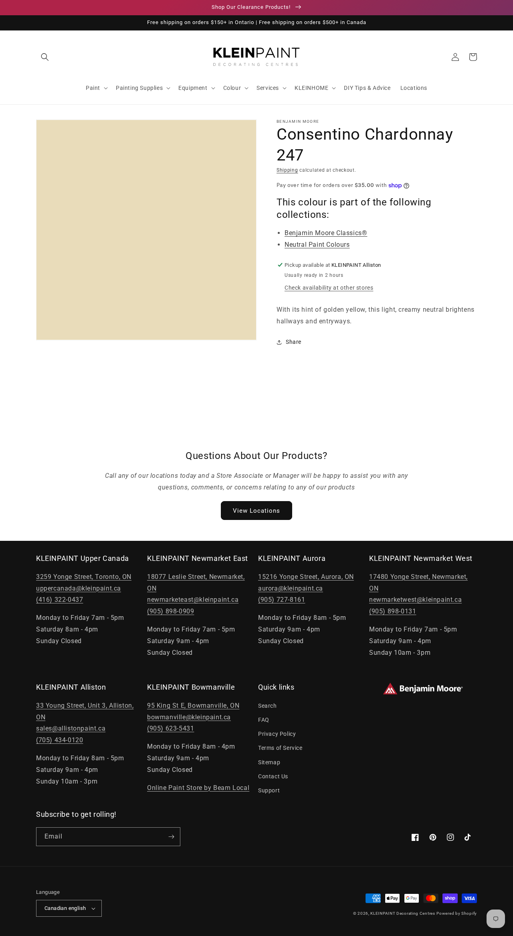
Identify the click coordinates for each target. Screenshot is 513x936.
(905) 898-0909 (170, 611)
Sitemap (269, 762)
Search (267, 706)
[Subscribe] (171, 836)
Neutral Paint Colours (317, 244)
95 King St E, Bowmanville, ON (193, 705)
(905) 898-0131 (392, 611)
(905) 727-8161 (281, 599)
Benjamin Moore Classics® (326, 233)
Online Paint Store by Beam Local (198, 788)
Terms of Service (280, 748)
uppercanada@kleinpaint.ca (78, 588)
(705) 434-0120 (59, 740)
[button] (45, 57)
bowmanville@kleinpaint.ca (189, 717)
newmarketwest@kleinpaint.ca (415, 599)
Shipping (287, 170)
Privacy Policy (277, 734)
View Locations (256, 510)
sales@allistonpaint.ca (70, 728)
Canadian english (65, 908)
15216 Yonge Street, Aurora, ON (306, 577)
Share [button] (293, 342)
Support (269, 790)
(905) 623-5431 (170, 728)
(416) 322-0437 (59, 599)
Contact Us (273, 776)
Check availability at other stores (329, 287)
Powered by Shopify (456, 913)
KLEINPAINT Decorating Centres (402, 913)
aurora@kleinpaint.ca (290, 588)
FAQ (263, 720)
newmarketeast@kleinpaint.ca (192, 599)
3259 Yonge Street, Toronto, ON (83, 577)
